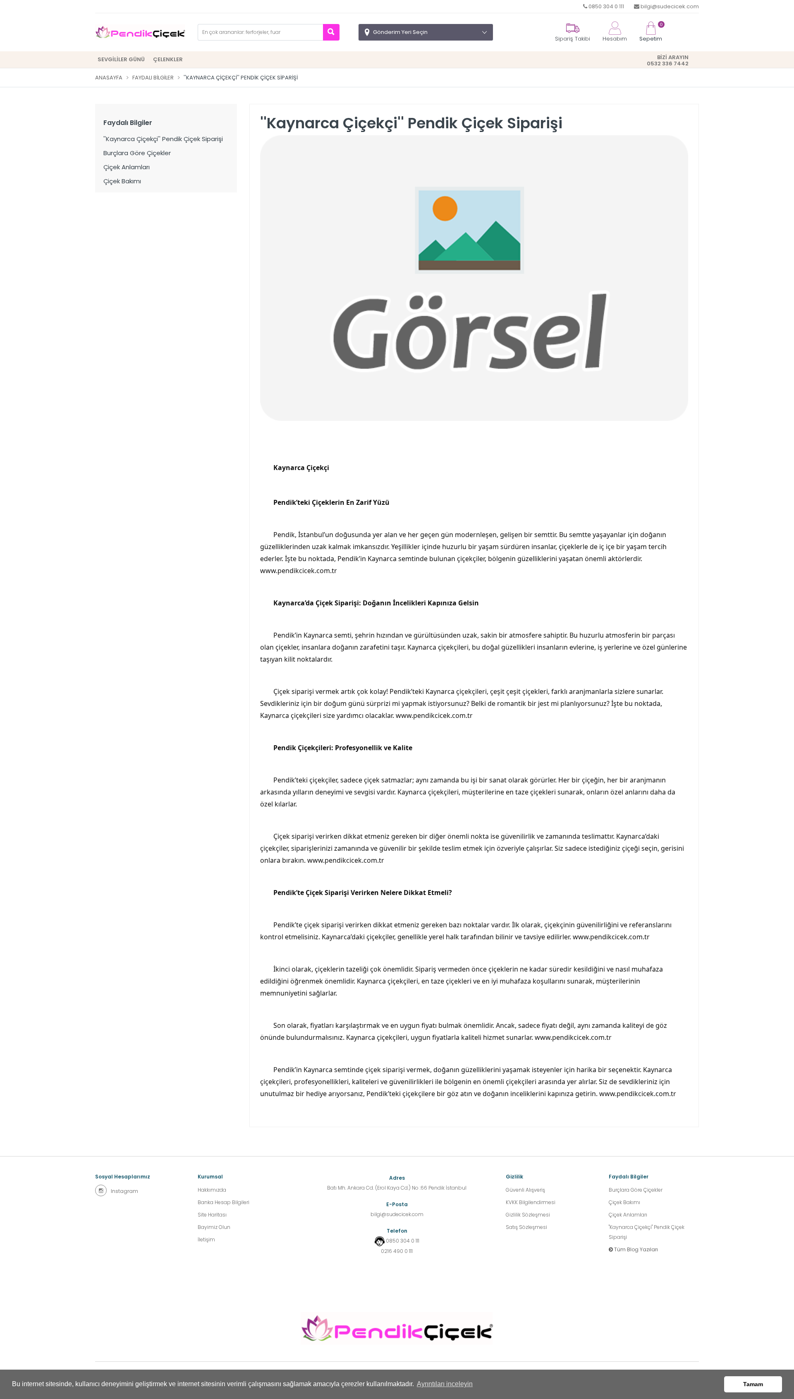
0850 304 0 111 (605, 6)
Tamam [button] (753, 1384)
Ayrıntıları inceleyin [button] (445, 1383)
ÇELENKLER (168, 59)
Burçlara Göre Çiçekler (137, 153)
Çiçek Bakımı (122, 181)
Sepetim (650, 32)
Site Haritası (212, 1214)
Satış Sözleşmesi (526, 1227)
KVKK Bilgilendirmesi (530, 1202)
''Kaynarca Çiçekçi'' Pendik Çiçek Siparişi (163, 138)
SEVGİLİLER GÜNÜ (121, 59)
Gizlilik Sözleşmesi (528, 1214)
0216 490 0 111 (397, 1251)
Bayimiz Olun (214, 1227)
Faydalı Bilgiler (153, 78)
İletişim (206, 1239)
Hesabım (615, 39)
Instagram (124, 1191)
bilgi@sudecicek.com (669, 6)
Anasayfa (108, 78)
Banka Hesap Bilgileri (223, 1202)
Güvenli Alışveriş (525, 1189)
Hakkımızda (212, 1189)
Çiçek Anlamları (126, 167)
